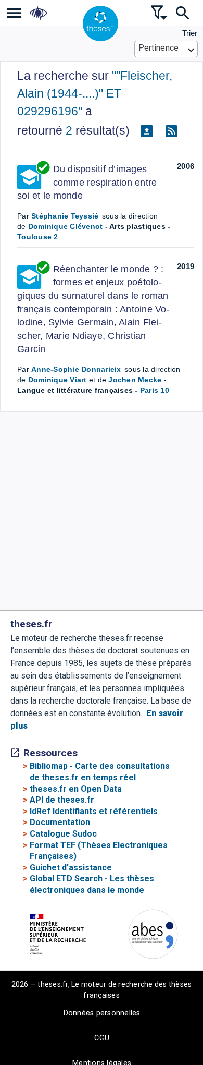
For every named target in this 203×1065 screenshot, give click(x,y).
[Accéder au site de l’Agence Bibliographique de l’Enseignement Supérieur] (153, 936)
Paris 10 (154, 390)
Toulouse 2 (37, 237)
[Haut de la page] (188, 1055)
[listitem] (14, 12)
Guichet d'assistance (71, 868)
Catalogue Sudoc (63, 834)
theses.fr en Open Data (76, 789)
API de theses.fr (62, 800)
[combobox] (166, 49)
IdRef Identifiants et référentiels (94, 811)
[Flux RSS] (171, 130)
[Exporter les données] (146, 130)
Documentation (60, 822)
